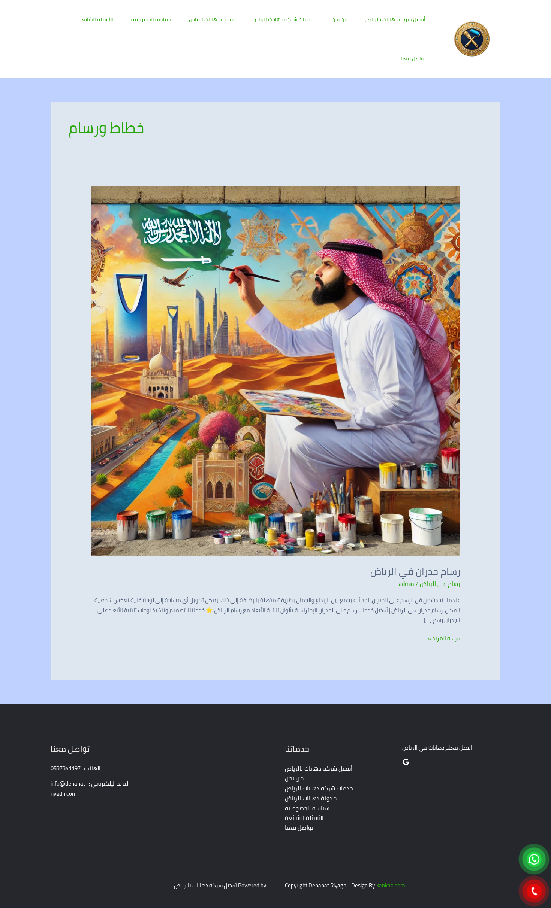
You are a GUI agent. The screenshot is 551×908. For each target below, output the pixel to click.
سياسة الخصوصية (151, 19)
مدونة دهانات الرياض (212, 19)
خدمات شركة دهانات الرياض (283, 19)
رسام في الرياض (440, 583)
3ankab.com (390, 885)
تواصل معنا (413, 58)
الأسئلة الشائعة (96, 19)
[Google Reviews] (406, 762)
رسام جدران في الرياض (415, 571)
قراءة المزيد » (444, 638)
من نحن (339, 19)
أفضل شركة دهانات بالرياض (395, 19)
